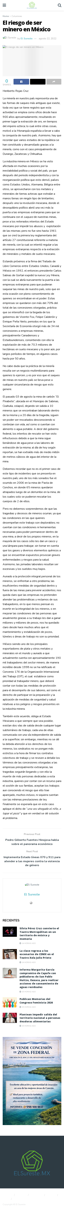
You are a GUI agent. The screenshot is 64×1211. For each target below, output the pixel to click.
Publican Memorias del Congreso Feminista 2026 (36, 1000)
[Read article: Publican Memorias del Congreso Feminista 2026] (10, 1002)
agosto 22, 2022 (47, 38)
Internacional (21, 1199)
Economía (37, 1195)
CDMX (51, 1195)
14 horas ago (28, 943)
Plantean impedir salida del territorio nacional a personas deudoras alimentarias (40, 1018)
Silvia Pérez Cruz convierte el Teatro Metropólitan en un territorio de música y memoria (39, 934)
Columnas (17, 16)
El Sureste (27, 38)
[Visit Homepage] (32, 5)
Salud (6, 1199)
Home (6, 16)
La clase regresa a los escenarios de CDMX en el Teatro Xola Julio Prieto (37, 954)
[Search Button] (59, 5)
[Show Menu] (4, 5)
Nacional (7, 1195)
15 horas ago (28, 992)
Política (22, 1195)
